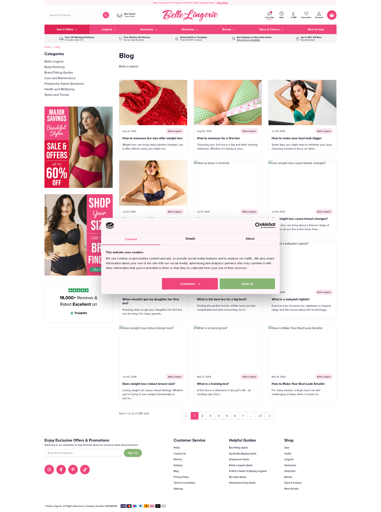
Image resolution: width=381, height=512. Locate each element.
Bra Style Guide (237, 477)
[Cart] (332, 15)
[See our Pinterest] (73, 469)
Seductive (289, 471)
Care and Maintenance (60, 78)
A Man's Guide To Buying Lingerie (248, 471)
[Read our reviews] (191, 38)
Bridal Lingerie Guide (241, 465)
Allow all (247, 283)
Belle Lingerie (54, 61)
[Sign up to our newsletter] (251, 38)
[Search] (106, 15)
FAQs (177, 447)
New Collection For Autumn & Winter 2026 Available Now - (190, 2)
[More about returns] (134, 38)
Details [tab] (190, 238)
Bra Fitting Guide (238, 447)
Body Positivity (54, 67)
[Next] (269, 416)
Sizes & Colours (293, 482)
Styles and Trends (56, 94)
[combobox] (77, 15)
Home (47, 47)
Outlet (287, 453)
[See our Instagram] (49, 469)
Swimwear (290, 465)
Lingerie (288, 459)
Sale (286, 447)
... (251, 416)
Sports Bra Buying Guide (242, 453)
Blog (57, 47)
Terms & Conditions (184, 482)
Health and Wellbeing (59, 89)
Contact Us (180, 453)
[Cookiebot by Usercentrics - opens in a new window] (258, 225)
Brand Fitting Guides (58, 72)
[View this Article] (153, 117)
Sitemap (178, 488)
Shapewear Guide (239, 459)
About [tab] (250, 238)
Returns (178, 459)
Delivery (178, 465)
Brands (288, 477)
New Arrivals (291, 488)
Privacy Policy (181, 477)
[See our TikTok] (85, 469)
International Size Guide (242, 482)
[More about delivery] (76, 38)
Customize (187, 283)
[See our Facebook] (61, 469)
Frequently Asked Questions (64, 83)
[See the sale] (309, 38)
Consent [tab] (131, 239)
